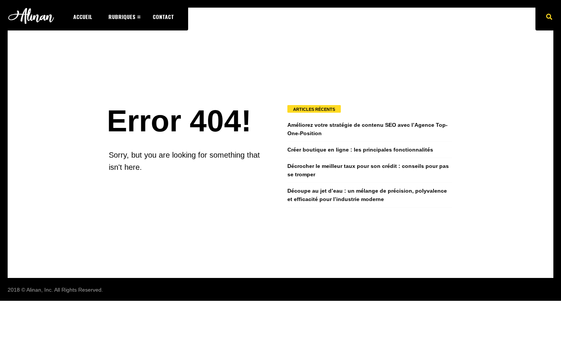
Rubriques (121, 17)
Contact (163, 17)
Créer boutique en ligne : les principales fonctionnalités (360, 150)
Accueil (82, 17)
